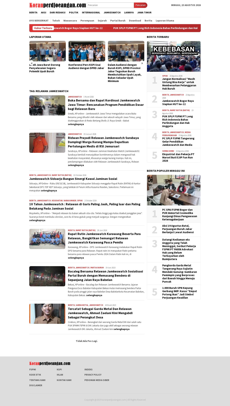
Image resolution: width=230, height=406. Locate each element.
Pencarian (141, 5)
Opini (80, 200)
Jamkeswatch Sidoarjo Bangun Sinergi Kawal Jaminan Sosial (73, 179)
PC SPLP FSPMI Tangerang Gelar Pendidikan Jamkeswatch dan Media (178, 141)
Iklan (60, 374)
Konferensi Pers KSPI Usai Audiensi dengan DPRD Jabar (86, 66)
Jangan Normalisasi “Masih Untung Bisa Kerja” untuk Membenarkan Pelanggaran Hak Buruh (179, 83)
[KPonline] (57, 4)
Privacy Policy (92, 374)
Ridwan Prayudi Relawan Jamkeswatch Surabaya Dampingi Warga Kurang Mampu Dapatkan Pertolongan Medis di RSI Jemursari (103, 142)
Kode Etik (35, 374)
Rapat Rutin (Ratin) (62, 175)
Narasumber (70, 200)
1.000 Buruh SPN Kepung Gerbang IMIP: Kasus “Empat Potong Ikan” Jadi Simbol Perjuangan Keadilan (179, 292)
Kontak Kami (64, 380)
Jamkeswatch (75, 97)
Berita (32, 175)
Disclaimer (35, 385)
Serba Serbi (168, 151)
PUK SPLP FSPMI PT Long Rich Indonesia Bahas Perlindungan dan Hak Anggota (149, 28)
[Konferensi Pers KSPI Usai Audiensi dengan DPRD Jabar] (86, 51)
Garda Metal (82, 305)
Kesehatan (57, 200)
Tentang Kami (37, 380)
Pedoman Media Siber (96, 380)
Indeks (88, 369)
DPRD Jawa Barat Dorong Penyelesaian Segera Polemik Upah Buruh (44, 68)
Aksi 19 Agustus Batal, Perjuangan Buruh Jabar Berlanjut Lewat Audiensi (178, 229)
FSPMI (32, 369)
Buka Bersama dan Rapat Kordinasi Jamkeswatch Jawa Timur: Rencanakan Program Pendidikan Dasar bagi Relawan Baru (106, 104)
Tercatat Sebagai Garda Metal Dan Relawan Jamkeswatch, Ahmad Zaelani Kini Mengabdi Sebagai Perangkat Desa (100, 313)
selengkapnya (76, 124)
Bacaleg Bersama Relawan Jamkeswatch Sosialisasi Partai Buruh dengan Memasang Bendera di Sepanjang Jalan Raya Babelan (105, 275)
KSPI (59, 369)
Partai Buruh (97, 267)
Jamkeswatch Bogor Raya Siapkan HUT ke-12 (62, 28)
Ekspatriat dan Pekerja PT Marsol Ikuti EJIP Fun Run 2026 (178, 157)
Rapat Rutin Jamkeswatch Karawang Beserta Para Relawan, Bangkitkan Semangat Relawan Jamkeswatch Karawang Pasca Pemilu (104, 238)
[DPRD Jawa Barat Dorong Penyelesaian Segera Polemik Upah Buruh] (47, 51)
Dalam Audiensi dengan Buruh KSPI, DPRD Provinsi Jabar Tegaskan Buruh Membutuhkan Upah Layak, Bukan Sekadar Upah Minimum (124, 73)
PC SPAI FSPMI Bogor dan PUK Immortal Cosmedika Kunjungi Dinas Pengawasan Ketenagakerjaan (179, 214)
